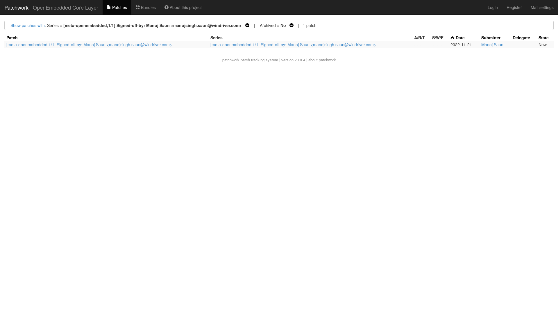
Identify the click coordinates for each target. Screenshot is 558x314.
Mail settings (542, 7)
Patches (119, 7)
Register (514, 7)
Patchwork (16, 7)
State (544, 37)
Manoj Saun (492, 44)
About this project (185, 7)
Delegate (521, 37)
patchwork (230, 60)
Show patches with (27, 25)
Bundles (148, 7)
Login (493, 7)
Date (460, 37)
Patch (12, 37)
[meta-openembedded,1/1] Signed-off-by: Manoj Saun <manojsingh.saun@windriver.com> (89, 44)
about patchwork (322, 60)
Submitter (490, 37)
